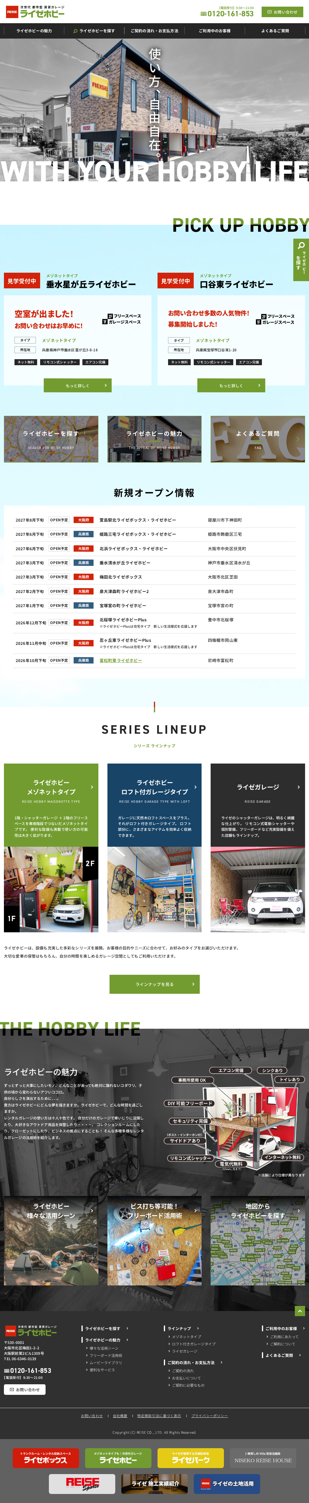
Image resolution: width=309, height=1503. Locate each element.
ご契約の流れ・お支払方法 (191, 1362)
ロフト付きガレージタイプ (193, 1343)
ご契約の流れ (183, 1370)
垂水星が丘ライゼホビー (91, 284)
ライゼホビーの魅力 (154, 433)
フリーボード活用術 (106, 1355)
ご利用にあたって (284, 1336)
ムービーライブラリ (106, 1362)
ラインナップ (179, 1328)
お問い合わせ (92, 1416)
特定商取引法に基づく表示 (160, 1416)
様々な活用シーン (104, 1348)
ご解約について (282, 1343)
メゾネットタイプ (186, 1336)
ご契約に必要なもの (188, 1385)
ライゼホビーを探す (51, 433)
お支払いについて (186, 1377)
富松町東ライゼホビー (121, 660)
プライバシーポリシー (209, 1416)
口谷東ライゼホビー (236, 284)
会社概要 (120, 1416)
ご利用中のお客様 (281, 1328)
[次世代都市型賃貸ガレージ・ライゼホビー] (35, 12)
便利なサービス (102, 1369)
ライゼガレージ (184, 1351)
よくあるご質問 (258, 433)
